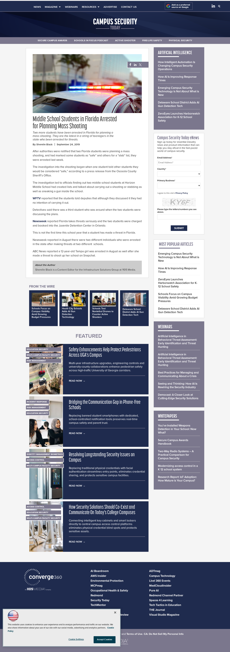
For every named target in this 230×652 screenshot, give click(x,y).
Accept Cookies (104, 639)
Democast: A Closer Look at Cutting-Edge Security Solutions (178, 396)
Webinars (71, 6)
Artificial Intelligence (175, 53)
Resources (89, 6)
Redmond (97, 595)
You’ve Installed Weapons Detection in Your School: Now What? (177, 429)
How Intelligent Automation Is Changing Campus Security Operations (176, 65)
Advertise (110, 6)
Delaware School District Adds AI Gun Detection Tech (133, 312)
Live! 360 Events (159, 581)
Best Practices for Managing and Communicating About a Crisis (178, 374)
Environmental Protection (107, 581)
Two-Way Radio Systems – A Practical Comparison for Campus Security (176, 455)
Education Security (37, 349)
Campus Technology (162, 576)
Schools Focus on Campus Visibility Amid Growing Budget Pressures (41, 313)
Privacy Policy (181, 193)
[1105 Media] (38, 589)
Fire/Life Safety (152, 40)
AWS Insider (98, 576)
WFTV (37, 198)
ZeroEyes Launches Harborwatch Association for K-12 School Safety (179, 117)
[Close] (115, 612)
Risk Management (36, 361)
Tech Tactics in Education (165, 605)
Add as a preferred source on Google (181, 6)
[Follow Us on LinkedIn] (213, 6)
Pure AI (154, 590)
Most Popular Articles (176, 244)
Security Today (100, 600)
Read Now (75, 380)
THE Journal (157, 610)
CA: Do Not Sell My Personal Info (164, 634)
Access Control (35, 460)
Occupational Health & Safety (109, 590)
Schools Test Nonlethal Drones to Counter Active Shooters (102, 313)
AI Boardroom (100, 571)
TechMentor (98, 605)
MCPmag (97, 585)
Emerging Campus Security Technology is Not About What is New (178, 91)
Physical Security (180, 40)
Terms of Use (134, 634)
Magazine (51, 6)
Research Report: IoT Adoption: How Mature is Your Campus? (177, 478)
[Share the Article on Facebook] (129, 65)
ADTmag (154, 571)
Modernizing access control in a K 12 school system (178, 467)
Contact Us (129, 6)
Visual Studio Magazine (164, 615)
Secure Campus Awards (52, 40)
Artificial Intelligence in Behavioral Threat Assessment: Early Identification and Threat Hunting (177, 341)
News (37, 6)
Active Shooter (125, 40)
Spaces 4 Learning (161, 600)
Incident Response (37, 402)
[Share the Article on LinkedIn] (135, 65)
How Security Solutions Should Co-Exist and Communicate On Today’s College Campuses (102, 510)
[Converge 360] (43, 577)
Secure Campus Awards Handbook (173, 441)
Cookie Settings (76, 639)
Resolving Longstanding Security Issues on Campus (102, 457)
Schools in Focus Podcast (91, 40)
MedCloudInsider (160, 585)
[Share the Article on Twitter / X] (140, 65)
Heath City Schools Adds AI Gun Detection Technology (72, 313)
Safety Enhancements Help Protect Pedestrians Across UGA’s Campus (105, 352)
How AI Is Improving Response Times (177, 78)
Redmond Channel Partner (166, 595)
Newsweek (39, 221)
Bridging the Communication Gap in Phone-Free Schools (104, 405)
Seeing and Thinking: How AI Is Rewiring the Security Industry (177, 385)
